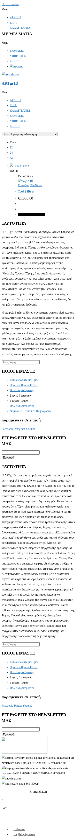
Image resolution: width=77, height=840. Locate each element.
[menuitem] (17, 829)
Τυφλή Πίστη (26, 191)
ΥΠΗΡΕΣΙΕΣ (18, 55)
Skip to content (10, 4)
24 (11, 152)
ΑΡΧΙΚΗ (15, 17)
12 (11, 147)
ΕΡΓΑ (13, 22)
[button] (38, 9)
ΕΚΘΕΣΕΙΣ (17, 50)
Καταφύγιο (23, 185)
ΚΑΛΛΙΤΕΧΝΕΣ (20, 27)
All (12, 157)
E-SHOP (15, 61)
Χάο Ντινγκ (36, 185)
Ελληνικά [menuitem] (19, 829)
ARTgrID (10, 83)
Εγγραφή (8, 457)
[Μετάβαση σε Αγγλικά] (16, 66)
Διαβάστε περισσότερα (31, 214)
